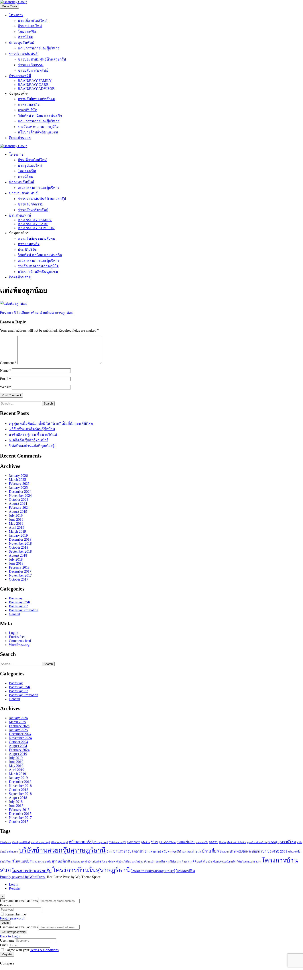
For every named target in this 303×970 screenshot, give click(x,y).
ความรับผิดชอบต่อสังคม (36, 99)
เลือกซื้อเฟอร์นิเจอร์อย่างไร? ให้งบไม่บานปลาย (231, 861)
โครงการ (16, 15)
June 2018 (16, 563)
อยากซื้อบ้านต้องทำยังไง (93, 861)
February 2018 (19, 567)
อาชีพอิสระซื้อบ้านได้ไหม (118, 861)
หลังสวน (75, 861)
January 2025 (18, 487)
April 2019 (16, 527)
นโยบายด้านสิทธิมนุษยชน (38, 132)
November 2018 (20, 543)
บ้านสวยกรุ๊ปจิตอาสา (128, 851)
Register (14, 888)
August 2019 (18, 511)
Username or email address (19, 901)
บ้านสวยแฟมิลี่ (20, 76)
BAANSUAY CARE (33, 84)
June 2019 (16, 519)
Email (5, 379)
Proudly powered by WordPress (22, 877)
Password (7, 905)
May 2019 (16, 523)
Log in (13, 633)
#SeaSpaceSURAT (21, 842)
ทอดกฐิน (273, 842)
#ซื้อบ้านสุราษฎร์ (59, 842)
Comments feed (20, 641)
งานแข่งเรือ (202, 842)
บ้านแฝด (224, 852)
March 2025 (17, 479)
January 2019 (18, 535)
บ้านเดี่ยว (210, 851)
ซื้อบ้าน (222, 842)
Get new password (14, 932)
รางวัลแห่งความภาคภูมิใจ (38, 127)
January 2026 (18, 475)
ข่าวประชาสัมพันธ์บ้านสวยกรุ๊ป (42, 59)
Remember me (15, 914)
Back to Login (10, 936)
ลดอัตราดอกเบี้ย (42, 861)
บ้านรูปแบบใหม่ (30, 26)
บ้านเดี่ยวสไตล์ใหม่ (32, 20)
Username (7, 940)
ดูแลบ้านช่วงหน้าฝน (257, 842)
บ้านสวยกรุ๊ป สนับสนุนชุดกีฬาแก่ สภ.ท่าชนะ (173, 851)
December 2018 (20, 539)
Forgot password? (12, 918)
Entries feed (17, 637)
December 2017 (20, 571)
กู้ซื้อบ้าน (145, 842)
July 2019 (16, 515)
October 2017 (18, 579)
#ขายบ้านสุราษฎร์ (40, 842)
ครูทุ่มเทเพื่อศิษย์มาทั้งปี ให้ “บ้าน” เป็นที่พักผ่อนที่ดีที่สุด (51, 423)
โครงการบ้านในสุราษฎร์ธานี (91, 870)
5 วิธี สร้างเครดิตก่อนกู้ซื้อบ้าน (32, 429)
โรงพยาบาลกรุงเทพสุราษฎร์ (153, 871)
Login (5, 922)
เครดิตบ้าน (137, 861)
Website (5, 387)
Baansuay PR (18, 606)
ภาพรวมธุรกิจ (28, 104)
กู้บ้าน (154, 842)
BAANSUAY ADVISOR (36, 88)
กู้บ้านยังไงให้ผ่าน (167, 842)
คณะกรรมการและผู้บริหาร (38, 48)
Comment (8, 363)
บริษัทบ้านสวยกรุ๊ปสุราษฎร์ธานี (62, 850)
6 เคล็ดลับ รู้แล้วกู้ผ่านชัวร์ (28, 440)
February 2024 (19, 507)
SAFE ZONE (133, 842)
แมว (258, 861)
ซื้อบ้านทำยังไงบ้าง (236, 842)
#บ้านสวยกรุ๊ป (80, 842)
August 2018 (18, 555)
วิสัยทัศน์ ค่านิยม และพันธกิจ (40, 115)
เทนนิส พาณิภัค (166, 861)
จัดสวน (213, 842)
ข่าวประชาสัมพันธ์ (23, 54)
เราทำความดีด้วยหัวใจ (192, 861)
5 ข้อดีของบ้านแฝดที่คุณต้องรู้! (32, 446)
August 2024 (18, 503)
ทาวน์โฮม (25, 37)
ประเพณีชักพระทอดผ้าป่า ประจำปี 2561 (258, 851)
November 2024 (20, 495)
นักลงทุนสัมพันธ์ (21, 43)
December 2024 (20, 491)
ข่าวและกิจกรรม (30, 65)
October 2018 (18, 547)
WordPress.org (19, 645)
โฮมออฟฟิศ (27, 31)
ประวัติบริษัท (27, 110)
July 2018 (16, 559)
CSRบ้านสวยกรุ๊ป (117, 842)
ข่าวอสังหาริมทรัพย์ (33, 70)
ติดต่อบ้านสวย (20, 138)
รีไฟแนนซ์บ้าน (22, 861)
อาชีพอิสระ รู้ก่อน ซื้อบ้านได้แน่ (33, 434)
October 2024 (18, 499)
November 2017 (20, 575)
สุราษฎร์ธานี (61, 861)
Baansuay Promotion (23, 610)
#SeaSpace (5, 842)
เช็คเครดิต (149, 861)
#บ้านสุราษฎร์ (100, 842)
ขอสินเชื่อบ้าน (186, 842)
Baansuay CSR (19, 602)
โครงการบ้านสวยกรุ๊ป (31, 870)
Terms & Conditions (44, 950)
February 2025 (19, 483)
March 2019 (17, 531)
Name (5, 370)
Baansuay (16, 598)
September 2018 (20, 551)
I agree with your (32, 950)
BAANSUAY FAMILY (35, 80)
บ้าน (109, 851)
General (14, 614)
